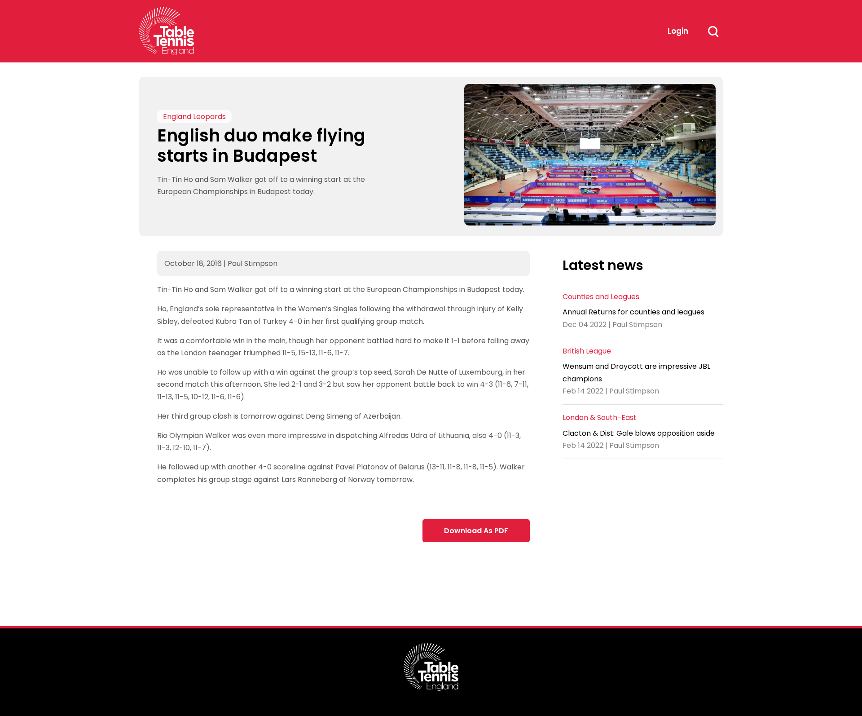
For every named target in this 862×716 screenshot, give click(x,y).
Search (713, 31)
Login (678, 31)
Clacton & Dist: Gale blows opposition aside (639, 433)
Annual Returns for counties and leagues (633, 312)
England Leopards (194, 116)
